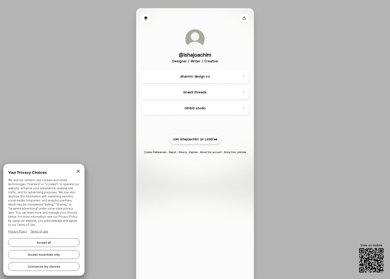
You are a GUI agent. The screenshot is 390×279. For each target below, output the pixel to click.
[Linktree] (146, 18)
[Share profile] (244, 18)
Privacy (183, 152)
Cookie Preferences (155, 152)
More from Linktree (235, 152)
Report (172, 152)
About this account (211, 152)
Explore (193, 152)
